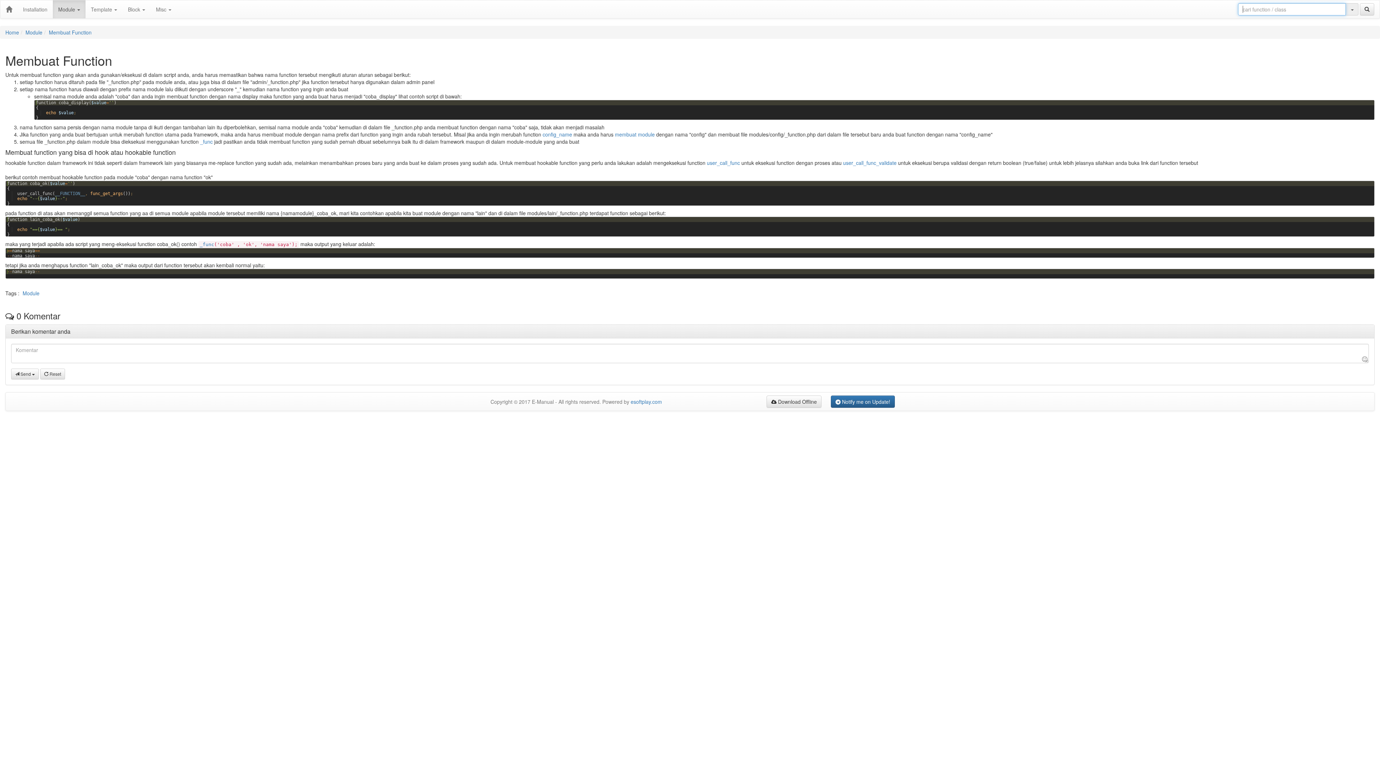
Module (34, 32)
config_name (557, 134)
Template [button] (102, 9)
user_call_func (723, 162)
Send (25, 374)
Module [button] (67, 9)
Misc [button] (162, 9)
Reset (55, 374)
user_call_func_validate (870, 162)
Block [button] (135, 9)
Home (12, 32)
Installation (35, 9)
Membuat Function (70, 32)
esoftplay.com (646, 401)
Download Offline (797, 401)
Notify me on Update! (865, 401)
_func (206, 141)
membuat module (635, 134)
